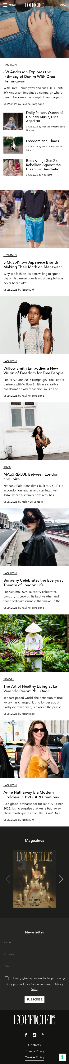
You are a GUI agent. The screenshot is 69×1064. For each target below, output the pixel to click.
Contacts (34, 1045)
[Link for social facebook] (26, 1036)
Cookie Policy (34, 1057)
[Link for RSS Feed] (43, 1035)
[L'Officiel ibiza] (34, 5)
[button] (61, 879)
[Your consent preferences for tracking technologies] (62, 1057)
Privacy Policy (34, 1051)
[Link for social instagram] (34, 1036)
